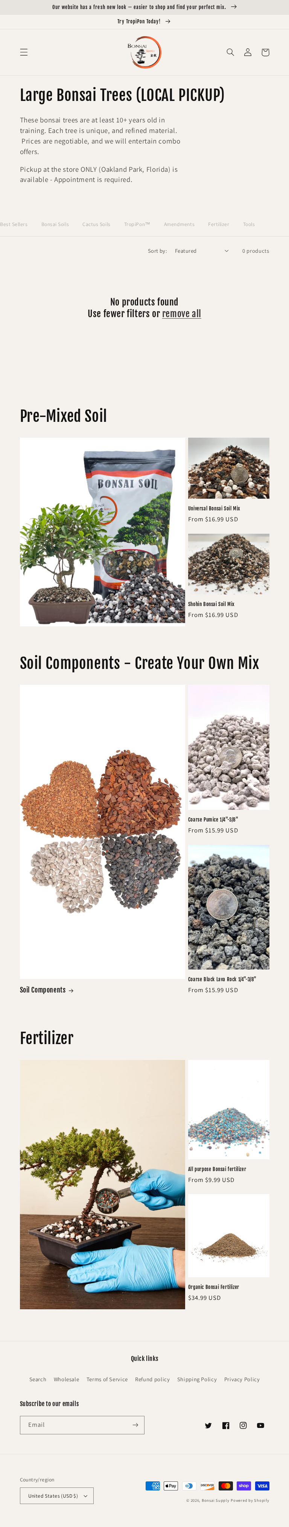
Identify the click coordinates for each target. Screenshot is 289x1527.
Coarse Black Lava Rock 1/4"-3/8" (222, 979)
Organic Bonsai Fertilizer (213, 1287)
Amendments (179, 224)
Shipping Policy (197, 1379)
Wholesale (66, 1379)
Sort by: (157, 250)
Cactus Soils (96, 224)
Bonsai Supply (216, 1500)
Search (38, 1379)
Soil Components (43, 990)
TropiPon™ (137, 224)
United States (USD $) (53, 1495)
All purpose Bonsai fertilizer (217, 1169)
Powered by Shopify (250, 1500)
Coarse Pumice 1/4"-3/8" (213, 820)
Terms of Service (107, 1379)
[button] (23, 52)
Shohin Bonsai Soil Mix (211, 604)
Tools (249, 224)
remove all (181, 313)
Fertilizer (218, 224)
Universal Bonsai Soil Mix (214, 508)
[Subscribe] (135, 1425)
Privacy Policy (242, 1379)
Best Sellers (14, 224)
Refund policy (152, 1379)
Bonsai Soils (55, 224)
